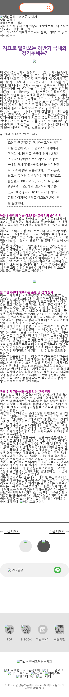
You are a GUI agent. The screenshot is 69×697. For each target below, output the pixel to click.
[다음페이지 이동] (65, 353)
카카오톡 (47, 570)
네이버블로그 (36, 570)
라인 (57, 570)
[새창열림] (34, 661)
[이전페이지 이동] (3, 353)
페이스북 (28, 570)
